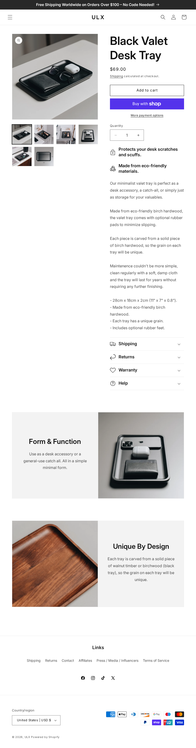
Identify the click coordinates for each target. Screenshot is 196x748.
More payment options (147, 115)
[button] (10, 17)
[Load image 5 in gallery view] (22, 157)
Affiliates (85, 660)
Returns (51, 660)
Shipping (116, 76)
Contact (68, 660)
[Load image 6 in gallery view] (44, 157)
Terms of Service (156, 660)
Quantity (116, 126)
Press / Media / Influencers (117, 660)
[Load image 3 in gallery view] (66, 134)
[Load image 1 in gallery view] (22, 134)
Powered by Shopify (45, 737)
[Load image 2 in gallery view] (44, 134)
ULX (27, 737)
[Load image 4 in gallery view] (88, 134)
